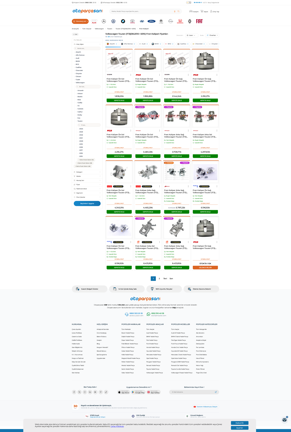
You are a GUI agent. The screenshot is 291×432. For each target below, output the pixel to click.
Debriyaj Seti (200, 344)
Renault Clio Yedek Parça (179, 365)
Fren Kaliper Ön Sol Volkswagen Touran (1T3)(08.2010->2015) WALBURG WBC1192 (118, 80)
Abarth (112, 44)
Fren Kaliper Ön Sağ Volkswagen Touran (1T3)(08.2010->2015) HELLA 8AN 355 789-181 (205, 191)
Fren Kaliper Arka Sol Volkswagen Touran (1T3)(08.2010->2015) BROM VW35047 (204, 136)
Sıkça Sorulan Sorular (79, 362)
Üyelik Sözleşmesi (77, 369)
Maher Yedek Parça (128, 362)
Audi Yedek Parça (152, 333)
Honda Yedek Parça (152, 347)
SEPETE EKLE (119, 100)
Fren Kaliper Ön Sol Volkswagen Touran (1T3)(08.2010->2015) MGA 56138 (118, 136)
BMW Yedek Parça (152, 336)
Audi (144, 44)
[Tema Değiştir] (189, 2)
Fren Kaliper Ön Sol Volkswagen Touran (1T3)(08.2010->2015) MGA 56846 (147, 80)
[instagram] (85, 392)
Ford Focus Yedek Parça (179, 344)
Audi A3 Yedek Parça (178, 333)
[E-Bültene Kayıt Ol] (215, 392)
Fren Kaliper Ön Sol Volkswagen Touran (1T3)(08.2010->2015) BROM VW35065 (146, 136)
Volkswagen (99, 29)
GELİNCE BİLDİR (205, 268)
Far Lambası (200, 347)
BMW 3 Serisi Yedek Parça (179, 336)
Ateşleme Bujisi (201, 340)
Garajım (99, 340)
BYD (169, 44)
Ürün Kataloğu (102, 333)
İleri (165, 278)
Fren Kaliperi (144, 29)
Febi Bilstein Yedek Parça (130, 344)
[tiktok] (106, 392)
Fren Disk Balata (201, 354)
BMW (157, 44)
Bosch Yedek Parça (128, 333)
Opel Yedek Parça (152, 358)
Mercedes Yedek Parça (153, 354)
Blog (98, 344)
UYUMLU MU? (119, 92)
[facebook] (74, 392)
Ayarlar (239, 428)
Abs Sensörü (200, 333)
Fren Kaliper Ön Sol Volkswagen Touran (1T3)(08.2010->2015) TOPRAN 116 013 (119, 191)
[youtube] (95, 392)
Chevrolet (198, 44)
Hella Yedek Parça (127, 354)
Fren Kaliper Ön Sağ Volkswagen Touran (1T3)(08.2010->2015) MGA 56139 (205, 80)
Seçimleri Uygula (87, 203)
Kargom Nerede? (102, 347)
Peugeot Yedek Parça (153, 362)
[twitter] (79, 392)
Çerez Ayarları (76, 329)
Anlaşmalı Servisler (103, 329)
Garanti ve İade (77, 336)
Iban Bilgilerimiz (77, 347)
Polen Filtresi (200, 369)
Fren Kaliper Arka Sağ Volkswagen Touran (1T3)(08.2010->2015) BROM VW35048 (175, 136)
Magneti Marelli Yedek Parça (131, 358)
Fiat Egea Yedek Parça (178, 340)
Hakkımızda (76, 344)
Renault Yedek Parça (153, 365)
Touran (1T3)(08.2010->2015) (126, 29)
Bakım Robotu (101, 336)
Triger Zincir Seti (201, 373)
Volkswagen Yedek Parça (154, 373)
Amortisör (199, 336)
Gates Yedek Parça (128, 351)
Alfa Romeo (128, 44)
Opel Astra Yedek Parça (178, 358)
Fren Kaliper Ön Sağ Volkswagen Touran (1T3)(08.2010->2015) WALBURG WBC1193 (176, 80)
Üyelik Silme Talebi (78, 365)
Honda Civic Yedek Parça (179, 347)
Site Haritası (76, 373)
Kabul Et (240, 423)
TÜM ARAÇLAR (81, 21)
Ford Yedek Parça (152, 344)
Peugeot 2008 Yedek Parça (180, 362)
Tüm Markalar (126, 329)
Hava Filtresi (200, 358)
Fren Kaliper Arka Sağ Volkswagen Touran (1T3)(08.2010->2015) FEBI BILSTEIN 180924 (175, 247)
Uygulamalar (101, 358)
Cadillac (183, 44)
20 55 (90, 2)
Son (171, 278)
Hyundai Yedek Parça (153, 351)
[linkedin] (90, 392)
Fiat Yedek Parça (151, 340)
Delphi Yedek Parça (128, 336)
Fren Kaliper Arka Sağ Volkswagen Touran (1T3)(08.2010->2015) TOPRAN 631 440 (146, 191)
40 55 (121, 2)
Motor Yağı (199, 365)
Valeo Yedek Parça (128, 373)
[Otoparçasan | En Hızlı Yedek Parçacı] (88, 11)
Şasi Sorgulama (102, 354)
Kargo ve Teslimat (78, 358)
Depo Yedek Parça (128, 340)
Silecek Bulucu (101, 351)
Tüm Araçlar (86, 29)
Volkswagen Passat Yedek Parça (181, 373)
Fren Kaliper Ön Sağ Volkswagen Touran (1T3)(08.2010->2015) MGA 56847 (205, 247)
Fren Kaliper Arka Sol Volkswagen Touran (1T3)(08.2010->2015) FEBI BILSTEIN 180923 (146, 247)
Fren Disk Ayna (201, 351)
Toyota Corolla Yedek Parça (180, 369)
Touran (109, 29)
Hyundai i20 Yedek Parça (179, 351)
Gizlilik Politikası (77, 340)
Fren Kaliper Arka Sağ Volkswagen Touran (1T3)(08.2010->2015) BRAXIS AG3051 (175, 191)
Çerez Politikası (117, 426)
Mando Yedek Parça (128, 365)
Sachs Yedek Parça (128, 369)
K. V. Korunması (77, 354)
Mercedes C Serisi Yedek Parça (181, 354)
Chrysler (215, 44)
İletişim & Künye (77, 351)
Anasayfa (75, 29)
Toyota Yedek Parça (152, 369)
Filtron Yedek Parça (128, 347)
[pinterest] (100, 392)
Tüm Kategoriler (201, 329)
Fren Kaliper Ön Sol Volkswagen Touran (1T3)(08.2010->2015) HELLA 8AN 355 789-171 (119, 247)
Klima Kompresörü (202, 362)
